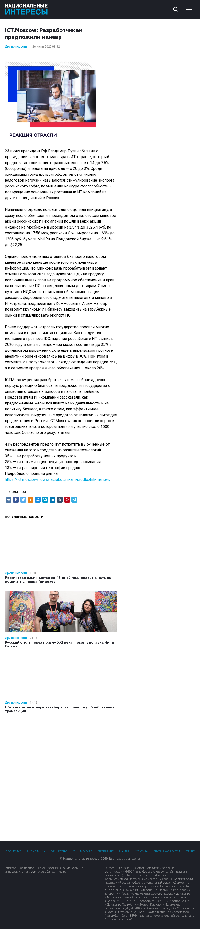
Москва (86, 851)
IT (74, 851)
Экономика (36, 851)
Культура (141, 851)
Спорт (190, 851)
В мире (124, 851)
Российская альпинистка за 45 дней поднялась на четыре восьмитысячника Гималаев (58, 579)
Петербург (106, 851)
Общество (59, 851)
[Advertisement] (100, 776)
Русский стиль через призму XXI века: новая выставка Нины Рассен (59, 644)
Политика (13, 851)
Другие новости (16, 46)
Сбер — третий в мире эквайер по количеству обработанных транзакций (60, 709)
